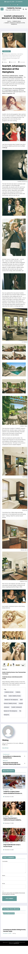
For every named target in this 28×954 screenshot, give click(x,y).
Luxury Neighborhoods (8, 913)
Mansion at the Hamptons (10, 55)
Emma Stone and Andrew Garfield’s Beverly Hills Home (11, 763)
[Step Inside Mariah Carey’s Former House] (14, 834)
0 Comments (22, 62)
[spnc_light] (26, 9)
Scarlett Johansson (13, 56)
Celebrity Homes (14, 8)
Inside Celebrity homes (15, 696)
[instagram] (16, 4)
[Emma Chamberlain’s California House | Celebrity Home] (14, 808)
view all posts (5, 747)
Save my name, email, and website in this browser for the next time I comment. (13, 893)
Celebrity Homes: (7, 54)
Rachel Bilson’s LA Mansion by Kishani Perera (12, 757)
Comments (4, 861)
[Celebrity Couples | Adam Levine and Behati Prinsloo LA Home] (14, 781)
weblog (5, 62)
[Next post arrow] (24, 763)
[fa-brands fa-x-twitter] (12, 4)
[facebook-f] (10, 4)
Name (3, 875)
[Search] (23, 9)
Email (3, 883)
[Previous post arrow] (24, 756)
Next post (5, 760)
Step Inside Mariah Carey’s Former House (11, 845)
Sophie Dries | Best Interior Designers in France (14, 942)
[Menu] (2, 9)
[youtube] (17, 4)
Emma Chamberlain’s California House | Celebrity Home (12, 819)
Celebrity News (6, 51)
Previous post (6, 754)
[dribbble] (14, 4)
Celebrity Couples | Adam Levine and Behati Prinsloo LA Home (12, 792)
